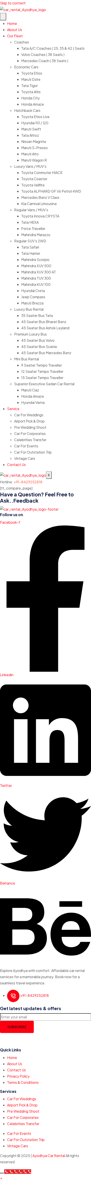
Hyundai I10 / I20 (34, 122)
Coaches (21, 42)
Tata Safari (30, 247)
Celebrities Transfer (30, 439)
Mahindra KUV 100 (36, 284)
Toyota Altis (31, 91)
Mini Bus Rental (26, 359)
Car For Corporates (30, 433)
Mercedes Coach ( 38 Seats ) (44, 60)
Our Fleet (15, 36)
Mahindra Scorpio (35, 259)
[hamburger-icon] (3, 16)
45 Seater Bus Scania (39, 346)
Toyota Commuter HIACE (42, 172)
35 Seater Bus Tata (37, 315)
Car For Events (26, 446)
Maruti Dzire (30, 79)
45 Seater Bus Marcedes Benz (46, 352)
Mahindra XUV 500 (36, 265)
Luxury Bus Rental (29, 309)
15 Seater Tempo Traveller (42, 377)
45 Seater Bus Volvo (38, 340)
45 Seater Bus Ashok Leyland (45, 328)
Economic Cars (26, 67)
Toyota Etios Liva (35, 116)
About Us (14, 29)
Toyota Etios (31, 73)
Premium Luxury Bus (30, 334)
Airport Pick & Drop (29, 421)
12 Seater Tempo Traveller (42, 371)
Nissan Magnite (33, 141)
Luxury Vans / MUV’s (30, 166)
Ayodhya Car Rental (48, 1155)
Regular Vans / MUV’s (31, 209)
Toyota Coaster (34, 178)
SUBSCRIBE (17, 1027)
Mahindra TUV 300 (36, 278)
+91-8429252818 (28, 482)
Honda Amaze (32, 104)
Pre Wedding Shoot (30, 427)
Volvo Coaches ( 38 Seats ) (42, 54)
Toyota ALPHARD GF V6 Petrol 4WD (51, 191)
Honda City (30, 98)
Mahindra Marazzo (35, 234)
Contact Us (16, 464)
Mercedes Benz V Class (40, 197)
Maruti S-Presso (34, 147)
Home (12, 23)
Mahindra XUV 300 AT (38, 272)
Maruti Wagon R (34, 160)
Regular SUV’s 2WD (30, 241)
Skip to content (13, 3)
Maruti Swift (31, 129)
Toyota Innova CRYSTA (40, 216)
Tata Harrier (30, 253)
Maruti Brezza (32, 303)
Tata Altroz (30, 135)
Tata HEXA (30, 222)
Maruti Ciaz (30, 390)
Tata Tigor (29, 85)
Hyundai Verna (33, 402)
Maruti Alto (30, 154)
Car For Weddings (28, 415)
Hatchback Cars (27, 110)
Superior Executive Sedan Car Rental (44, 383)
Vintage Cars (24, 458)
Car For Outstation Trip (33, 452)
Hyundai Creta (33, 290)
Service (13, 408)
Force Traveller (33, 228)
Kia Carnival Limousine (39, 203)
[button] (1, 1177)
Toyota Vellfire (33, 185)
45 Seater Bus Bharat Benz (43, 321)
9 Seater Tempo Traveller (41, 365)
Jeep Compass (33, 296)
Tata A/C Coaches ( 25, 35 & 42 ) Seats (53, 48)
